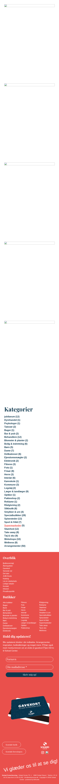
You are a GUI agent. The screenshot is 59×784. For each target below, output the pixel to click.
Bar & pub (9, 433)
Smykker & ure (12, 512)
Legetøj (8, 488)
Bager (7, 430)
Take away (10, 532)
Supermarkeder (12, 525)
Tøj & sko (9, 536)
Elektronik (9, 461)
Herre (7, 474)
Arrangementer (12, 546)
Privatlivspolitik (8, 591)
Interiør (8, 478)
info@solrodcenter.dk (31, 777)
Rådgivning (10, 505)
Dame (7, 450)
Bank (5, 608)
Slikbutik (9, 508)
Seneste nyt (7, 571)
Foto (6, 467)
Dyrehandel (10, 420)
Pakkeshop (10, 498)
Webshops (10, 539)
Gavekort (6, 568)
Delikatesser (11, 454)
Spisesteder (10, 519)
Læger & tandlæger (14, 491)
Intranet (6, 589)
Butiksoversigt (8, 563)
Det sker (6, 574)
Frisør (7, 471)
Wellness (9, 542)
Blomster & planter (14, 440)
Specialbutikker (12, 515)
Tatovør (8, 427)
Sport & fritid (11, 522)
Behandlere (10, 437)
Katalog (6, 579)
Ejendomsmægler (13, 457)
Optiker (8, 495)
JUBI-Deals (7, 576)
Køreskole (9, 481)
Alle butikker (7, 603)
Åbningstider (8, 566)
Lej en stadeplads (10, 581)
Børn (7, 447)
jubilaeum (9, 416)
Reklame (9, 501)
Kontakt (6, 586)
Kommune (10, 484)
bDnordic (36, 779)
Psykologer (10, 423)
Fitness (8, 464)
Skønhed (9, 529)
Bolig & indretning (14, 444)
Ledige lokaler (8, 584)
